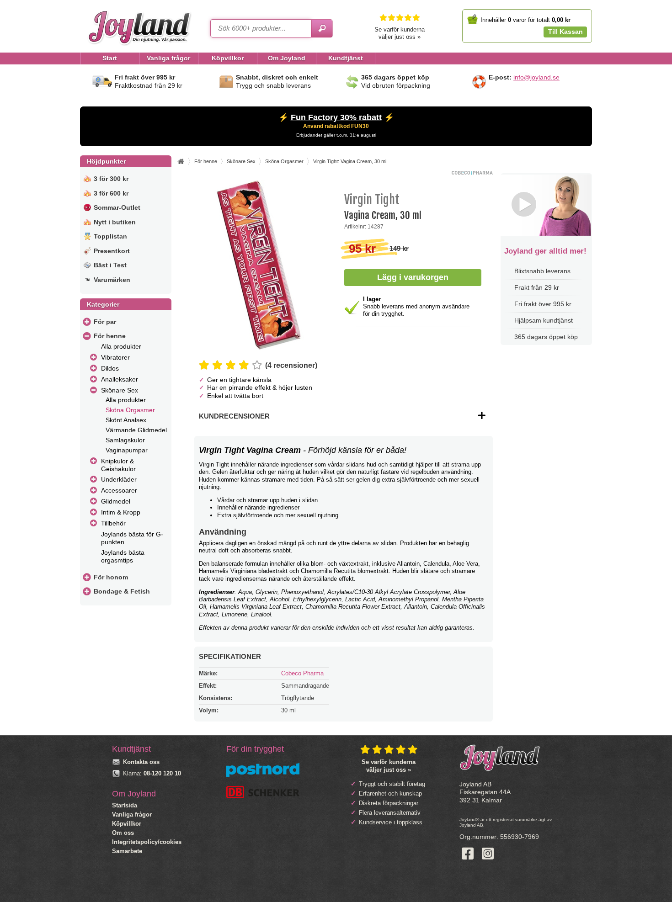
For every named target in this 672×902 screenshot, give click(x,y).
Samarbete (127, 851)
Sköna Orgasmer (130, 410)
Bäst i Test (110, 265)
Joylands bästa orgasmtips (122, 556)
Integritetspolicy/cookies (146, 841)
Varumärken (112, 279)
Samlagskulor (125, 440)
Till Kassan (565, 31)
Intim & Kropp (120, 512)
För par (105, 321)
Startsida (124, 805)
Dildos (110, 368)
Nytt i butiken (115, 222)
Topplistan (110, 236)
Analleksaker (119, 379)
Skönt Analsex (126, 420)
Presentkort (112, 251)
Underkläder (119, 479)
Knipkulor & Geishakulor (118, 464)
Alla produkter (121, 346)
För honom (111, 577)
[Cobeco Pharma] (472, 172)
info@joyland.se (536, 77)
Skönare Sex (119, 390)
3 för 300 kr (111, 178)
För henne (110, 336)
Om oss (123, 832)
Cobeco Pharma (302, 673)
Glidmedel (115, 501)
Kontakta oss (141, 762)
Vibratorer (115, 357)
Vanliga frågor (132, 814)
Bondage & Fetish (122, 591)
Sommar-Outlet (117, 207)
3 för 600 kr (111, 193)
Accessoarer (119, 490)
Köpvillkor (126, 823)
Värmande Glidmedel (136, 430)
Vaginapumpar (127, 450)
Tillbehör (113, 523)
